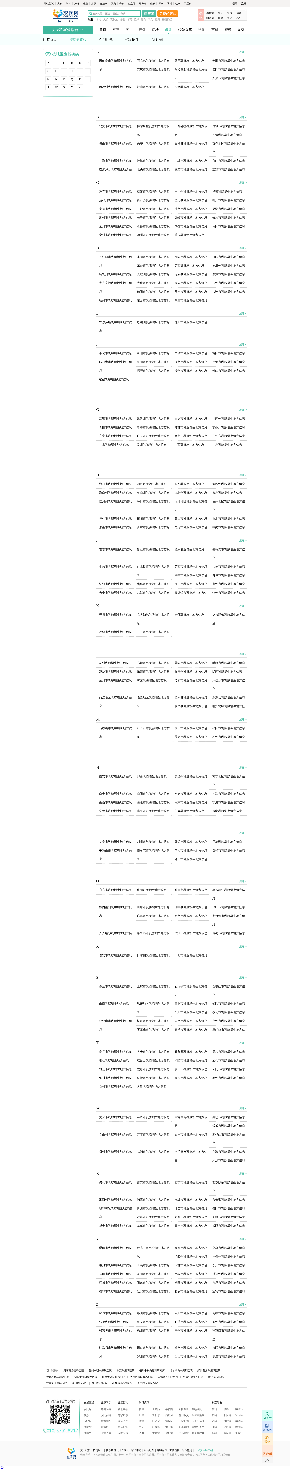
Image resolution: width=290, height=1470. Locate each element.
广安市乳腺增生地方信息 (115, 436)
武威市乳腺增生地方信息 (228, 1125)
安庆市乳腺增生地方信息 (153, 69)
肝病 (114, 3)
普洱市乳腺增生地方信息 (191, 841)
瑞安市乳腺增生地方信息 (115, 955)
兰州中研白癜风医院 (100, 1370)
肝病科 (227, 1415)
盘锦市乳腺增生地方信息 (228, 850)
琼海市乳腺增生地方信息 (153, 916)
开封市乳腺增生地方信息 (153, 632)
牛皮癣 (169, 1409)
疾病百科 (106, 1415)
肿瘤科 (239, 1409)
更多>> (239, 1433)
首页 (102, 30)
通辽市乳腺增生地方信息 (115, 1069)
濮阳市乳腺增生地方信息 (191, 1282)
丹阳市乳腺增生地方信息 (191, 257)
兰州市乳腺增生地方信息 (115, 680)
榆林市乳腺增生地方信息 (115, 1291)
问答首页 (50, 39)
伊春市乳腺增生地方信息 (191, 1274)
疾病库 (88, 1409)
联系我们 (111, 1450)
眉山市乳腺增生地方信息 (191, 728)
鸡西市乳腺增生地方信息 (191, 566)
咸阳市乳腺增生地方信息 (228, 1225)
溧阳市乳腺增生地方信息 (115, 1247)
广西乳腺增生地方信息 (189, 444)
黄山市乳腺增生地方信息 (191, 518)
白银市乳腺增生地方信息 (228, 126)
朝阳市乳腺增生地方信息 (228, 226)
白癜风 (169, 1415)
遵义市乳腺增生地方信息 (153, 1322)
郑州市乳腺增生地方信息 (191, 1347)
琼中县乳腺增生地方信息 (191, 907)
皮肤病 (104, 3)
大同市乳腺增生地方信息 (191, 283)
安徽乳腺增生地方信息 (189, 87)
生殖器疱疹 (198, 1415)
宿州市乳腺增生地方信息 (191, 1012)
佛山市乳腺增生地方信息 (228, 370)
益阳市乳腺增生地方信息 (115, 1274)
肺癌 (141, 1421)
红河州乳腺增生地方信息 (115, 501)
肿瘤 (77, 3)
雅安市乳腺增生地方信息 (191, 1291)
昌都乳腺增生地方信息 (227, 191)
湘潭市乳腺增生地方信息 (153, 1199)
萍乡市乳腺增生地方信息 (191, 850)
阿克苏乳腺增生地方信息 (153, 60)
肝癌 (141, 1415)
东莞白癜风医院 (125, 1370)
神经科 (239, 1421)
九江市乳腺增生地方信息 (153, 592)
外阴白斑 (184, 1409)
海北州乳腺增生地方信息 (191, 492)
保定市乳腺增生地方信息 (191, 169)
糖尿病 (210, 12)
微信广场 (123, 1427)
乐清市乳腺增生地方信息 (153, 671)
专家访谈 (123, 1415)
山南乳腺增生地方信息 (114, 1003)
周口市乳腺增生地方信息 (153, 1347)
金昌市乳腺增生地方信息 (115, 566)
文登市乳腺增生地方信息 (115, 1117)
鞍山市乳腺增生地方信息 (153, 87)
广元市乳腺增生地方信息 (153, 436)
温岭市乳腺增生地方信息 (153, 1117)
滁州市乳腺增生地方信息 (115, 217)
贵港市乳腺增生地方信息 (153, 427)
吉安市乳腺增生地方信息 (115, 592)
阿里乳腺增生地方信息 (189, 60)
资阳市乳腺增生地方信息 (228, 1347)
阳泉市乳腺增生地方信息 (153, 1282)
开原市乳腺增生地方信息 (115, 614)
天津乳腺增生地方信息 (152, 1086)
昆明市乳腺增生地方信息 (115, 632)
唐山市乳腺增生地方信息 (191, 1069)
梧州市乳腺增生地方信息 (115, 1151)
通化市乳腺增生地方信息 (228, 1060)
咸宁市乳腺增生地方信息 (115, 1225)
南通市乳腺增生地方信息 (153, 802)
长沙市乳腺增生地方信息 (153, 209)
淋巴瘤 (169, 1427)
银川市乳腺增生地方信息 (115, 1265)
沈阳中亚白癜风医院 (85, 1376)
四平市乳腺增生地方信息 (191, 1021)
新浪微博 (187, 1450)
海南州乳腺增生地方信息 (115, 492)
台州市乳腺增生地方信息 (115, 1086)
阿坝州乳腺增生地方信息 (115, 87)
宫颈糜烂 (167, 19)
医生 (129, 30)
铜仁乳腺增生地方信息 (114, 1060)
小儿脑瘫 (184, 1433)
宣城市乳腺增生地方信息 (191, 1199)
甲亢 (150, 19)
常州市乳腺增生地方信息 (115, 235)
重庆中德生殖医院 (193, 1376)
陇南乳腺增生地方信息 (227, 671)
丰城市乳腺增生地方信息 (191, 353)
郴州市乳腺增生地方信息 (228, 200)
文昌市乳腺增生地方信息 (191, 1134)
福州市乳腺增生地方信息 (191, 370)
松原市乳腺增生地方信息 (153, 1021)
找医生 (88, 1433)
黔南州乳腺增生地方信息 (191, 890)
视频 (228, 30)
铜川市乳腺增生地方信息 (115, 1077)
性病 (178, 3)
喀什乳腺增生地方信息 (189, 614)
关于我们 (85, 1450)
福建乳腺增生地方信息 (114, 379)
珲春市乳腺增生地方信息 (115, 191)
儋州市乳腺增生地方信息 (228, 1322)
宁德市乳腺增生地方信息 (115, 811)
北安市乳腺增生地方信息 (115, 126)
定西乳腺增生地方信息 (189, 265)
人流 (105, 19)
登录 (235, 3)
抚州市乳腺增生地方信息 (191, 362)
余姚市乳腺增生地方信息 (191, 1247)
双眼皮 (114, 19)
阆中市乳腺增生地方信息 (228, 1313)
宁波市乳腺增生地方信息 (228, 802)
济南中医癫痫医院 (147, 1383)
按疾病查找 (77, 39)
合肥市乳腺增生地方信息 (153, 527)
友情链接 (174, 1450)
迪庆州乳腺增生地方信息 (228, 265)
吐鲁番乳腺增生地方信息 (191, 1051)
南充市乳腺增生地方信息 (191, 793)
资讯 (201, 30)
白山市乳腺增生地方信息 (228, 160)
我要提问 (158, 39)
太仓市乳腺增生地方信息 (153, 1051)
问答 (168, 30)
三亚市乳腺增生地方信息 (191, 1003)
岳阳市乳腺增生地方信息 (153, 1274)
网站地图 (149, 1450)
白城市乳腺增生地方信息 (191, 160)
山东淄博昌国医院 (122, 1383)
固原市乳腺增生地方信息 (191, 418)
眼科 (170, 3)
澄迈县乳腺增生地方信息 (191, 200)
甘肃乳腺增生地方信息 (114, 444)
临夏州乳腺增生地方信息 (191, 671)
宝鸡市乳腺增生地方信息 (228, 169)
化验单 (104, 1427)
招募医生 (132, 39)
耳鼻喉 (143, 3)
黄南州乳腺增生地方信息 (153, 492)
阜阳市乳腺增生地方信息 (153, 362)
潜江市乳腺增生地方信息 (191, 933)
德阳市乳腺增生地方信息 (153, 291)
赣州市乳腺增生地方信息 (191, 436)
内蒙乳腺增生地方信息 (227, 811)
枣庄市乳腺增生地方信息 (228, 1356)
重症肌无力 (198, 1427)
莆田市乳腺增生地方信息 (191, 859)
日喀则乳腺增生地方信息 (153, 955)
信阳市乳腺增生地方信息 (228, 1208)
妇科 (69, 3)
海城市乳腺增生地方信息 (115, 484)
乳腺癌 (156, 1427)
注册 (243, 3)
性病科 (239, 1427)
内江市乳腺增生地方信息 (228, 793)
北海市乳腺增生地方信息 (115, 160)
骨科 (122, 3)
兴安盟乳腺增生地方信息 (228, 1199)
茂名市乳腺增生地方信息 (191, 737)
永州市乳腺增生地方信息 (228, 1265)
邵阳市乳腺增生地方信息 (228, 1003)
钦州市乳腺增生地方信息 (191, 916)
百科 (214, 30)
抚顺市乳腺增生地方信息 (153, 370)
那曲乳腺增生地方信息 (152, 776)
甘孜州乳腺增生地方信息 (228, 427)
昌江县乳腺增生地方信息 (153, 200)
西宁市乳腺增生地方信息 (191, 1182)
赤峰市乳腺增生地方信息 (191, 217)
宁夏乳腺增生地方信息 (189, 811)
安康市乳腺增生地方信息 (228, 78)
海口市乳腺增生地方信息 (153, 501)
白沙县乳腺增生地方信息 (191, 143)
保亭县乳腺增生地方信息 (153, 143)
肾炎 (143, 19)
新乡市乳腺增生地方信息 (191, 1217)
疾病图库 (106, 1433)
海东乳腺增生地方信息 (227, 492)
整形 (153, 3)
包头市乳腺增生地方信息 (153, 169)
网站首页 (49, 3)
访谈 (241, 30)
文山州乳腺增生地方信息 (115, 1134)
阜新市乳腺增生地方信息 (228, 362)
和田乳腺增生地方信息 (152, 484)
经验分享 (185, 30)
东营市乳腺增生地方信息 (153, 300)
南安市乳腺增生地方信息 (115, 776)
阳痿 (220, 12)
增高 (129, 19)
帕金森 (210, 18)
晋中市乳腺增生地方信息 (191, 575)
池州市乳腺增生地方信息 (191, 209)
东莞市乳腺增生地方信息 (191, 300)
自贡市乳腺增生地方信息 (191, 1356)
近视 (122, 19)
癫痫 (157, 19)
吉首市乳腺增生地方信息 (115, 549)
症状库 (88, 1421)
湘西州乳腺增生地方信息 (115, 1199)
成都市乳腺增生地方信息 (191, 226)
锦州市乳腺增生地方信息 (228, 592)
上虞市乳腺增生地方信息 (153, 986)
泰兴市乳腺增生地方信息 (115, 1051)
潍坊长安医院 (216, 1376)
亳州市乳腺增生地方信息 (191, 1330)
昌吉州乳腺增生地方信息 (191, 191)
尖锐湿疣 (197, 1409)
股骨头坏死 (198, 1421)
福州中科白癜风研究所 (152, 1370)
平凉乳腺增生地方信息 (227, 841)
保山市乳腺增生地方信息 (115, 143)
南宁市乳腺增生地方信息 (115, 793)
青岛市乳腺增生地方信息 (228, 933)
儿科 (214, 1427)
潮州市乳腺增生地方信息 (153, 235)
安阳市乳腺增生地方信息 (228, 69)
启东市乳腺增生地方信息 (115, 890)
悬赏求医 (106, 1421)
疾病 (142, 30)
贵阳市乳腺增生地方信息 (115, 427)
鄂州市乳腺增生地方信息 (191, 322)
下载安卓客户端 (204, 1450)
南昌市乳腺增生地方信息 (115, 802)
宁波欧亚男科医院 (56, 1383)
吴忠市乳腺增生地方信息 (228, 1117)
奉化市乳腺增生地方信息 (115, 353)
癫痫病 (169, 1421)
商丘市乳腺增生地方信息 (191, 1029)
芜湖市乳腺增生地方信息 (153, 1151)
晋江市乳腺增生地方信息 (153, 549)
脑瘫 (238, 12)
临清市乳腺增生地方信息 (153, 663)
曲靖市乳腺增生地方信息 (153, 907)
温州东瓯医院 (79, 1383)
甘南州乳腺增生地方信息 (228, 418)
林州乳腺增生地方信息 (114, 663)
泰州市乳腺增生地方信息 (228, 1077)
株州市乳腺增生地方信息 (153, 1330)
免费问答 (106, 1409)
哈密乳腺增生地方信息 (189, 484)
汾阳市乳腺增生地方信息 (153, 353)
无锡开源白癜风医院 (57, 1376)
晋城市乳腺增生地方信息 (228, 575)
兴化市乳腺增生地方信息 (115, 1182)
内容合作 (162, 1450)
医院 (116, 30)
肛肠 (94, 3)
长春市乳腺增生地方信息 (153, 217)
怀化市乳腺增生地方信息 (115, 518)
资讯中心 (123, 1409)
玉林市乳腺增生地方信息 (191, 1265)
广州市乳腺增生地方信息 (228, 436)
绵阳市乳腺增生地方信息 (228, 728)
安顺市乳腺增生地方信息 (228, 60)
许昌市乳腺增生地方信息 (153, 1217)
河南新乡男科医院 (73, 1370)
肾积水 (156, 1415)
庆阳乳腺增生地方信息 (152, 890)
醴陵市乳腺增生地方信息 (228, 663)
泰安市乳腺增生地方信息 (191, 1077)
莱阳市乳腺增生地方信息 (191, 663)
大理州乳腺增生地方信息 (153, 274)
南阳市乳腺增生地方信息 (153, 793)
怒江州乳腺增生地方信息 (191, 776)
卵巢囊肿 (184, 1427)
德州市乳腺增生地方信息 (115, 300)
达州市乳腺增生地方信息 (228, 283)
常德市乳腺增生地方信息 (115, 209)
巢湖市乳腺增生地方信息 (228, 209)
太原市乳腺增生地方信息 (153, 1069)
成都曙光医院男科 (168, 1376)
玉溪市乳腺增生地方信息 (153, 1265)
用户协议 (123, 1450)
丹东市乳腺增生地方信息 (191, 291)
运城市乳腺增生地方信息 (115, 1282)
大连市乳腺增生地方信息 (228, 291)
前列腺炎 (184, 1415)
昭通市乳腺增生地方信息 (191, 1322)
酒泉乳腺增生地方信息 (189, 549)
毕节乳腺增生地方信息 (227, 134)
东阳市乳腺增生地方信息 (153, 257)
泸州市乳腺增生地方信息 (153, 1356)
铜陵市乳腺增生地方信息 (191, 1060)
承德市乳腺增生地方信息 (153, 226)
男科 (60, 3)
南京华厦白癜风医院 (113, 1376)
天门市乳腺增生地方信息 (228, 1069)
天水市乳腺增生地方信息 (228, 1051)
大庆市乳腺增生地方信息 (153, 283)
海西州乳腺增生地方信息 (228, 484)
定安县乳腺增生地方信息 (191, 274)
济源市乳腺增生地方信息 (115, 584)
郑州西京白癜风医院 (208, 1370)
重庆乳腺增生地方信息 (189, 235)
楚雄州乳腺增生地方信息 (115, 200)
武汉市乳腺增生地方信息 (228, 1160)
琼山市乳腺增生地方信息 (228, 907)
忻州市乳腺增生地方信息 (153, 1208)
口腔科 (227, 1421)
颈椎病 (169, 1433)
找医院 (88, 1427)
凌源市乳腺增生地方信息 (115, 671)
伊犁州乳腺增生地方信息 (191, 1256)
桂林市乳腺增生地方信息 (191, 427)
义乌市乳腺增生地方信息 (228, 1247)
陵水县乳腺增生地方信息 (191, 697)
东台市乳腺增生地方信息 (153, 265)
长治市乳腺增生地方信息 (228, 217)
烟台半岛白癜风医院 (181, 1370)
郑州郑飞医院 (99, 1383)
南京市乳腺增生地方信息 (191, 802)
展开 (241, 52)
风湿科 (187, 3)
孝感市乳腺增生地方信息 (153, 1225)
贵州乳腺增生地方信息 (152, 444)
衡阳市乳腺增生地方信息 (153, 518)
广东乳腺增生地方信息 (227, 444)
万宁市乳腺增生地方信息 (153, 1134)
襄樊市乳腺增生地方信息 (191, 1225)
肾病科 (239, 1415)
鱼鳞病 (156, 1409)
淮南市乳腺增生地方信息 (115, 527)
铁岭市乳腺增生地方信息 (153, 1077)
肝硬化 (156, 1421)
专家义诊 (123, 1433)
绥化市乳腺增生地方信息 (228, 1012)
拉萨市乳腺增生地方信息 (191, 680)
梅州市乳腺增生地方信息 (228, 737)
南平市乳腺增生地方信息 (153, 811)
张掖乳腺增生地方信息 (114, 1322)
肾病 (161, 3)
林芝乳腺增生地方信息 (152, 680)
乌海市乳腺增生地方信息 (228, 1151)
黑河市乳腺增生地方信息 (191, 527)
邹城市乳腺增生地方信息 (115, 1313)
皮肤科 (227, 1427)
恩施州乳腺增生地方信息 (153, 322)
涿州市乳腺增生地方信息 (191, 1313)
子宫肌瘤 (184, 1421)
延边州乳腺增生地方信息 (228, 1274)
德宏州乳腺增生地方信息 (115, 274)
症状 (155, 30)
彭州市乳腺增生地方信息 (153, 841)
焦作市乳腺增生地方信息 (153, 584)
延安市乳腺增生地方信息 (153, 1291)
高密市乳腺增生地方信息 (115, 418)
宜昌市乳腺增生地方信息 (228, 1282)
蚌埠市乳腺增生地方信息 (153, 160)
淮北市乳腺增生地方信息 (228, 518)
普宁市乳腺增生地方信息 (115, 841)
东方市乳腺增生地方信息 (228, 274)
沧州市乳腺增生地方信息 (115, 226)
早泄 (98, 19)
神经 (86, 3)
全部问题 (106, 39)
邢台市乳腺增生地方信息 (191, 1208)
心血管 (132, 3)
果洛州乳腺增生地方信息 (153, 418)
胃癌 (229, 18)
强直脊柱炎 (198, 1433)
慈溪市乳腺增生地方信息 (153, 191)
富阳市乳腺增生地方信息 (228, 353)
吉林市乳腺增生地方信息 (228, 566)
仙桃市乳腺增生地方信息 (228, 1217)
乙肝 (136, 19)
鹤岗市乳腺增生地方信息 (228, 527)
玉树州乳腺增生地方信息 (228, 1256)
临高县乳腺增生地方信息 (191, 706)
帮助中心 (136, 1450)
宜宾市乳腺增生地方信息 (228, 1291)
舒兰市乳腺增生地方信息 (115, 986)
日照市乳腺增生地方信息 (191, 955)
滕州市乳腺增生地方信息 (153, 1313)
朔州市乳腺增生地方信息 (228, 1021)
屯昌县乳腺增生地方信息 (153, 1060)
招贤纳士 (98, 1450)
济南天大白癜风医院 (141, 1376)
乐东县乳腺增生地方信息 (228, 697)
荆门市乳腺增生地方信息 (191, 584)
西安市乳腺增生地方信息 (153, 1182)
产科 (214, 1421)
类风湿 (156, 1433)
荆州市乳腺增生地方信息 (228, 584)
